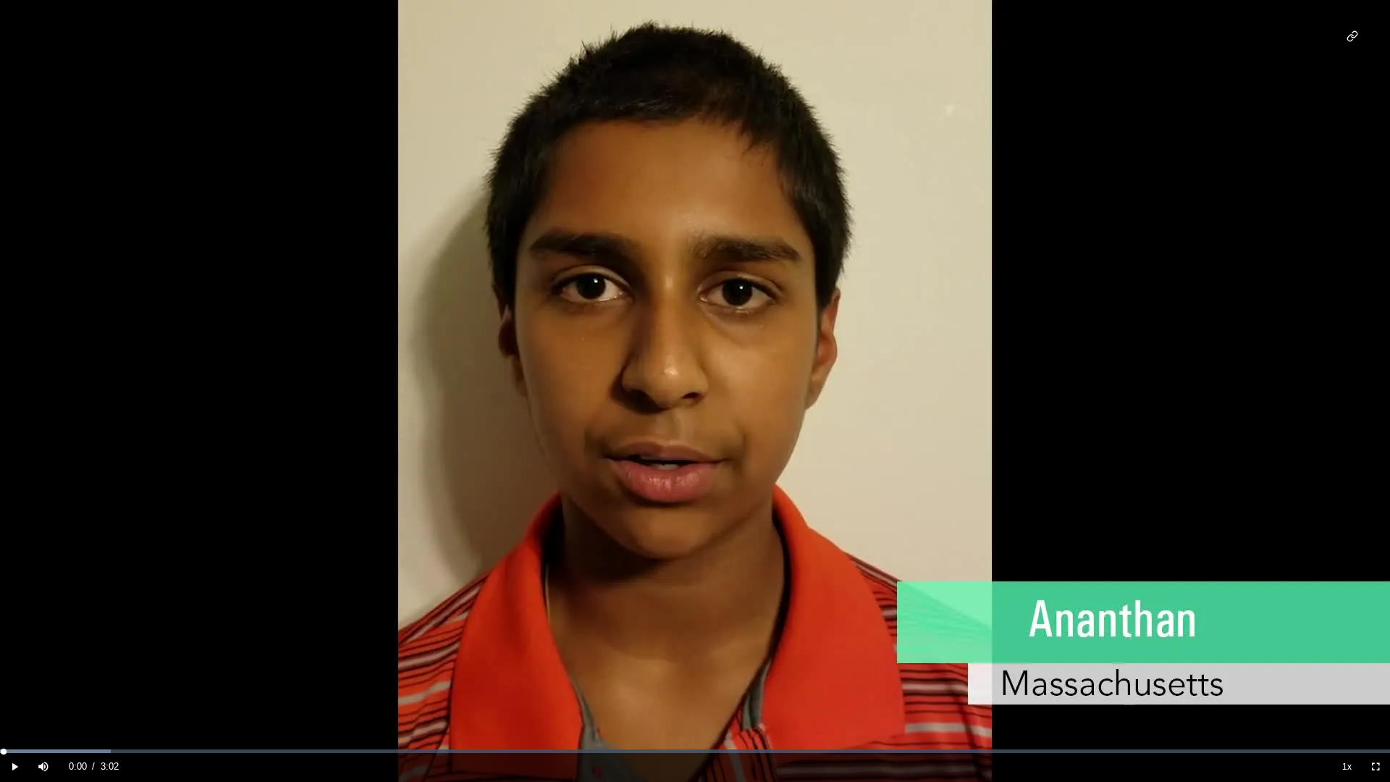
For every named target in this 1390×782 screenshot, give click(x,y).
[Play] (14, 767)
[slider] (695, 751)
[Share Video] (1352, 36)
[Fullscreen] (1375, 767)
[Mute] (43, 767)
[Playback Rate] (1346, 767)
